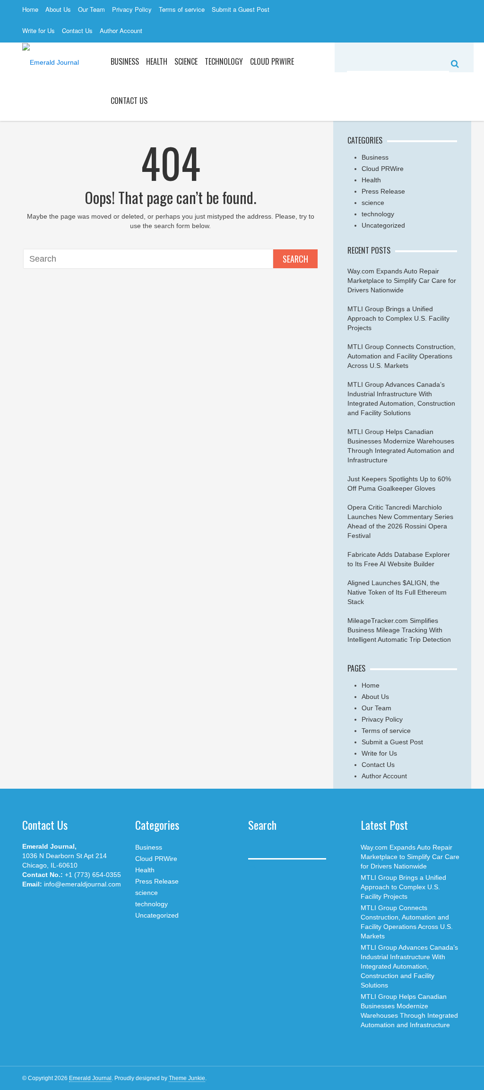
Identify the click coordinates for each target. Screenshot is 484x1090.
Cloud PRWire (272, 61)
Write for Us (38, 30)
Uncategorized (383, 225)
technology (378, 214)
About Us (58, 9)
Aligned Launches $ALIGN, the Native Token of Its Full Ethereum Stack (397, 592)
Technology (224, 61)
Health (156, 61)
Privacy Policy (132, 9)
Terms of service (182, 9)
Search (295, 259)
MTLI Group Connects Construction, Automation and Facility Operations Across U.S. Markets (401, 356)
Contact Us (77, 30)
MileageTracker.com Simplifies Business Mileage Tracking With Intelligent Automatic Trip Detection (399, 630)
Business (125, 61)
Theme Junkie (187, 1078)
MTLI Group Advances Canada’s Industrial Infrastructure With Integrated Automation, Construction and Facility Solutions (409, 966)
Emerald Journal (90, 1078)
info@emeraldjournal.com (82, 884)
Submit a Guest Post (240, 9)
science (186, 61)
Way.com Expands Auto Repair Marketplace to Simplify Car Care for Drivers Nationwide (401, 280)
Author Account (121, 30)
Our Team (91, 9)
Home (30, 9)
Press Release (383, 191)
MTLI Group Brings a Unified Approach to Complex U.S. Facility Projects (398, 318)
